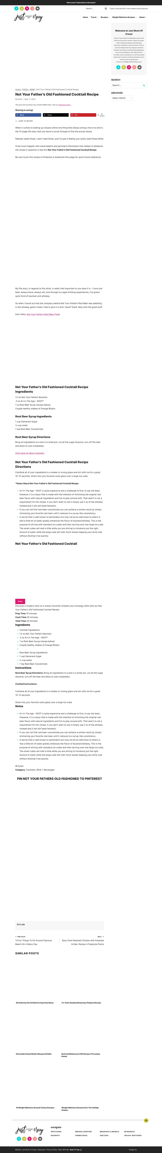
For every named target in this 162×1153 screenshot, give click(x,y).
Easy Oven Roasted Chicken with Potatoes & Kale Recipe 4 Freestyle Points (83, 940)
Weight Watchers (133, 1135)
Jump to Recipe (25, 121)
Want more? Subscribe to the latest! (81, 3)
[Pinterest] (27, 8)
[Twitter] (32, 8)
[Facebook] (16, 8)
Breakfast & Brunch (109, 1132)
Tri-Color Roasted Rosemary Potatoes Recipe (81, 1003)
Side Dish (104, 1135)
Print (20, 601)
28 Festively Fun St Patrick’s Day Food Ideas (34, 1003)
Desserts (55, 1135)
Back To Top (146, 1120)
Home (85, 17)
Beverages (129, 1132)
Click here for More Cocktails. (30, 453)
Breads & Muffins (83, 1132)
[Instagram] (22, 8)
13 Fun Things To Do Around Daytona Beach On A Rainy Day (33, 940)
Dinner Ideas (81, 1135)
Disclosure (41, 1150)
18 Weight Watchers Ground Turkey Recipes (35, 1108)
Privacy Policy (52, 1150)
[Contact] (37, 8)
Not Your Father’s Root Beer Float (43, 314)
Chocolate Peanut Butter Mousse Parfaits (33, 1054)
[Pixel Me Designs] (142, 1149)
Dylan (20, 99)
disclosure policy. (65, 105)
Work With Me (63, 1150)
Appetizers (56, 1132)
